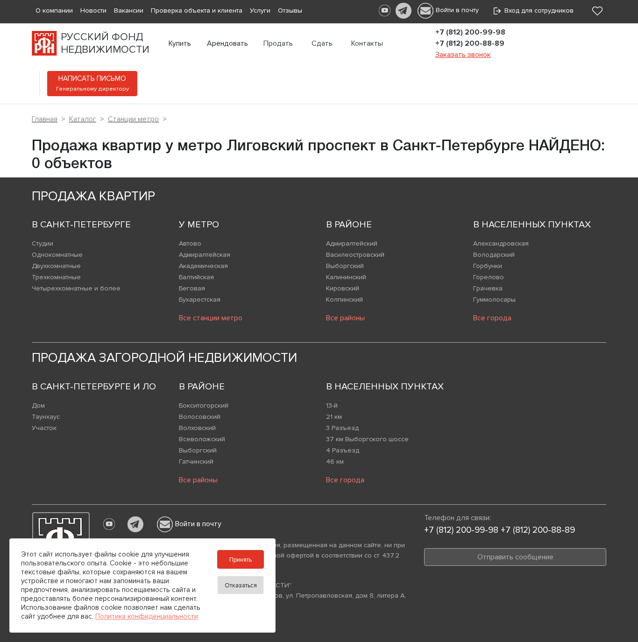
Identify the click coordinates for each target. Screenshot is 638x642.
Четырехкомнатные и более (76, 288)
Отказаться (241, 585)
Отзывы (290, 10)
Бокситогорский (203, 405)
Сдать (322, 43)
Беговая (192, 288)
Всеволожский (202, 439)
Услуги (260, 10)
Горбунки (487, 266)
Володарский (494, 255)
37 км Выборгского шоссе (367, 439)
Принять (240, 560)
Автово (190, 243)
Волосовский (199, 417)
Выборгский (345, 266)
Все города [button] (492, 318)
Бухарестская (199, 299)
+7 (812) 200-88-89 (469, 43)
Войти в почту (457, 10)
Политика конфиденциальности (146, 616)
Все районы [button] (345, 318)
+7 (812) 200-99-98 (470, 32)
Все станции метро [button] (210, 318)
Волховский (197, 428)
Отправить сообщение (515, 557)
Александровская (501, 243)
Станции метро (133, 119)
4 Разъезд (342, 450)
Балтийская (196, 277)
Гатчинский (196, 462)
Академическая (203, 266)
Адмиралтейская (204, 255)
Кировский (342, 288)
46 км (335, 462)
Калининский (346, 277)
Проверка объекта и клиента (196, 10)
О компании (54, 10)
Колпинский (344, 299)
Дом (38, 405)
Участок (44, 428)
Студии (42, 243)
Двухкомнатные (56, 266)
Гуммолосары (494, 299)
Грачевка (488, 288)
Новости (93, 10)
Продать (278, 43)
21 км (334, 417)
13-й (332, 405)
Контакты (367, 43)
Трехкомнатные (56, 277)
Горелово (488, 277)
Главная (44, 119)
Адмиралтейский (351, 243)
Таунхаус (46, 417)
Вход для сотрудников (537, 10)
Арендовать (227, 43)
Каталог (82, 119)
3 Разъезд (342, 428)
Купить (180, 43)
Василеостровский (355, 255)
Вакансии (128, 10)
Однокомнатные (57, 255)
